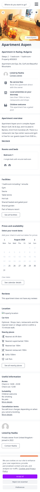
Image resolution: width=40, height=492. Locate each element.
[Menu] (36, 4)
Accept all (20, 476)
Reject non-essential (20, 482)
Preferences (20, 487)
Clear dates (6, 277)
